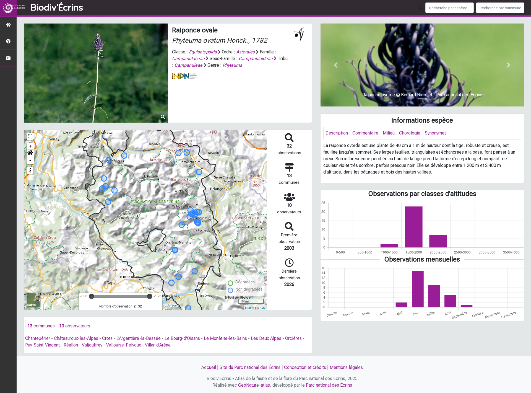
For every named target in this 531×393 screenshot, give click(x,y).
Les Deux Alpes (266, 338)
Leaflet (249, 307)
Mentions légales (346, 367)
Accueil (208, 367)
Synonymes (436, 133)
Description (337, 133)
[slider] (91, 296)
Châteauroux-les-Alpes (76, 338)
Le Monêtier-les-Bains (225, 338)
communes (41, 326)
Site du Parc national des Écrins (250, 367)
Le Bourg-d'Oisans (182, 338)
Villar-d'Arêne (158, 345)
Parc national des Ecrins (329, 385)
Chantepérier (37, 338)
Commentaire (365, 133)
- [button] (30, 160)
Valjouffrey (92, 345)
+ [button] (30, 146)
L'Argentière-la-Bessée (138, 338)
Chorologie (409, 133)
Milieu (389, 133)
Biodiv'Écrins (57, 7)
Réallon (71, 345)
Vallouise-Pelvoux (123, 345)
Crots (107, 338)
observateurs (74, 326)
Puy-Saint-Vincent (42, 345)
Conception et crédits (305, 367)
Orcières (293, 338)
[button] (30, 153)
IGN (262, 307)
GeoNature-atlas (254, 385)
